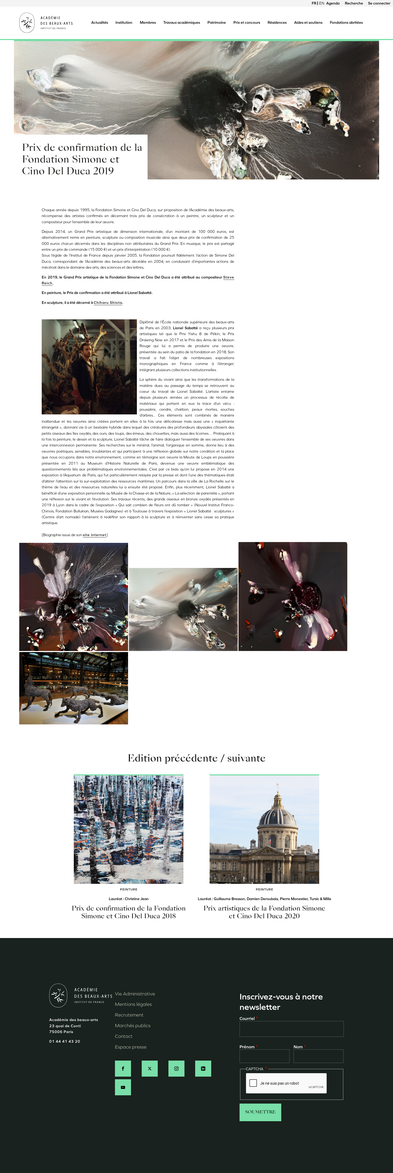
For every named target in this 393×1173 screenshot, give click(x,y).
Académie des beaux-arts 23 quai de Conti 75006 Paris (73, 1026)
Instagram (176, 1069)
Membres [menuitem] (148, 22)
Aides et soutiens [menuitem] (308, 22)
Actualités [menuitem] (99, 22)
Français (314, 3)
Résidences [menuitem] (277, 22)
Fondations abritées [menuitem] (346, 22)
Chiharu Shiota (108, 302)
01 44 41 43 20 (64, 1041)
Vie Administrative (135, 994)
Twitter (150, 1069)
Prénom (247, 1046)
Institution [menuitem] (123, 22)
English (321, 3)
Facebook (123, 1069)
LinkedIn (203, 1069)
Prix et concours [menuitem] (246, 22)
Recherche (354, 3)
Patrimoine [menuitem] (216, 22)
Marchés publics (133, 1026)
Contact (124, 1036)
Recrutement (129, 1015)
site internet (94, 535)
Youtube (123, 1087)
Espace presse (131, 1047)
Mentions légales (133, 1004)
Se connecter (379, 3)
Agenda (333, 3)
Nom (298, 1046)
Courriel (247, 1018)
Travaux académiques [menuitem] (181, 22)
